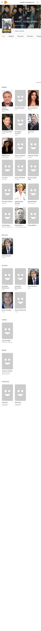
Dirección (20, 36)
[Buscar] (37, 2)
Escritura (30, 36)
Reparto (11, 36)
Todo (3, 36)
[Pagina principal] (6, 3)
